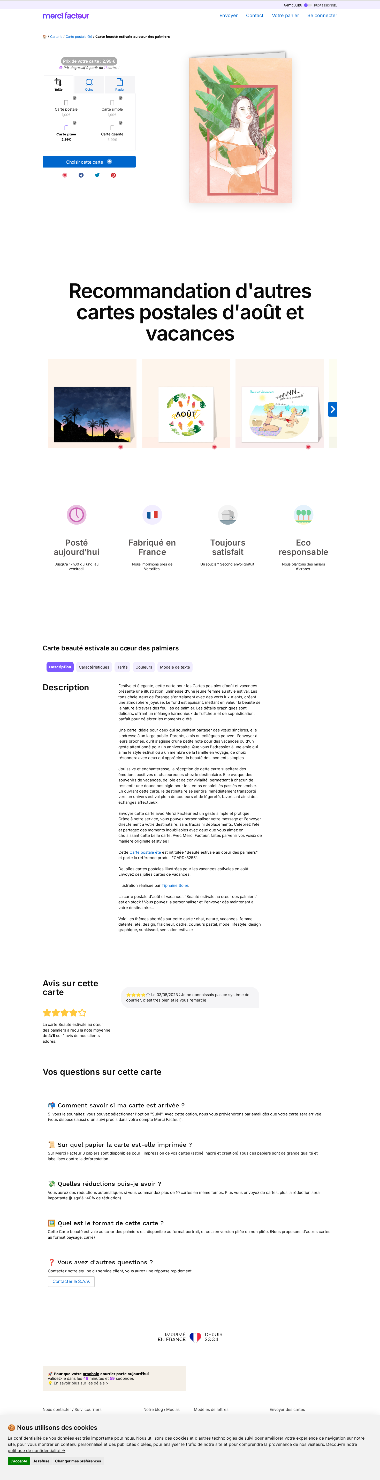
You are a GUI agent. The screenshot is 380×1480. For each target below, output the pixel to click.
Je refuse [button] (41, 1461)
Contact (254, 15)
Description (60, 667)
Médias (173, 1409)
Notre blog (153, 1409)
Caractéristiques (94, 667)
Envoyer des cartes (287, 1409)
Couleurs (143, 667)
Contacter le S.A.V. (71, 1281)
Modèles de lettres (211, 1409)
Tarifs (122, 667)
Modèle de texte (175, 667)
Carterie (56, 37)
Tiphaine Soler (175, 885)
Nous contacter (57, 1409)
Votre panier (285, 15)
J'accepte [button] (18, 1461)
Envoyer (228, 15)
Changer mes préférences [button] (78, 1461)
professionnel (325, 5)
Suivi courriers (88, 1409)
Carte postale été (79, 37)
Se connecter (322, 15)
